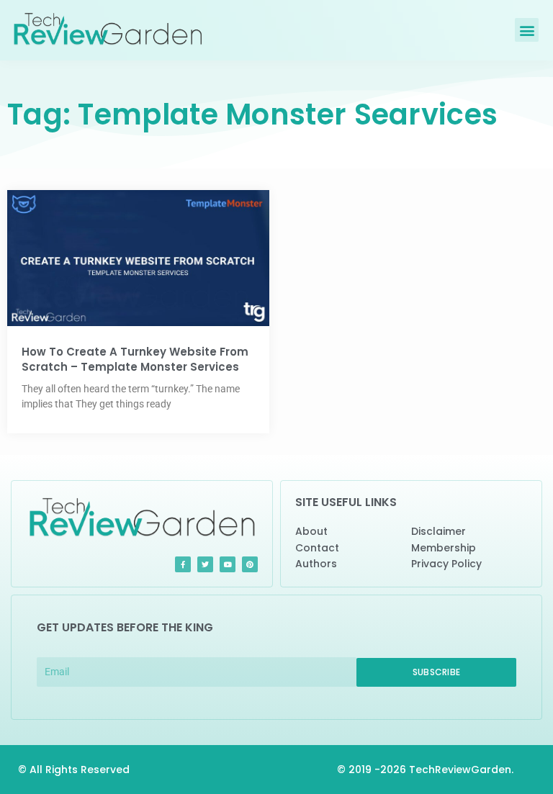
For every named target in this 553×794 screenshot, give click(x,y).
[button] (527, 30)
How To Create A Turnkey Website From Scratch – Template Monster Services (135, 359)
